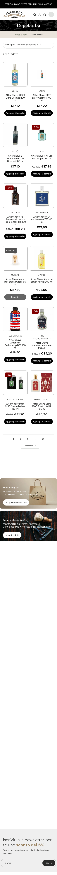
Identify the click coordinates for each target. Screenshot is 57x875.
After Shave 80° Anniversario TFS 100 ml (41, 219)
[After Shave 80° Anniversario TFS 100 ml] (42, 196)
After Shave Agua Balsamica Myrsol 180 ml (15, 282)
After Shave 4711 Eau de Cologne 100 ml (41, 157)
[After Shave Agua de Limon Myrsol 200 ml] (42, 258)
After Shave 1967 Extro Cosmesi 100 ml (41, 98)
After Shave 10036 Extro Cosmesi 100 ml (15, 98)
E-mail (8, 863)
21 (43, 439)
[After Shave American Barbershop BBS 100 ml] (15, 319)
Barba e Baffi (21, 34)
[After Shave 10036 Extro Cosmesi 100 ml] (15, 74)
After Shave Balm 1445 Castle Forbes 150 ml (15, 406)
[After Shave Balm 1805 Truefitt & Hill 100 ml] (42, 383)
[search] (34, 14)
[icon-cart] (44, 14)
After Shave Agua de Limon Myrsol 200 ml (42, 280)
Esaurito (15, 297)
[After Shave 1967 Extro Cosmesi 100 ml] (42, 74)
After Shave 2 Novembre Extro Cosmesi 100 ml (15, 159)
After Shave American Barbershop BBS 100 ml (15, 344)
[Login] (39, 14)
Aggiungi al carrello (15, 113)
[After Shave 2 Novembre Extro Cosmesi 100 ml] (15, 135)
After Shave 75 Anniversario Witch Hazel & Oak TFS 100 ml (15, 220)
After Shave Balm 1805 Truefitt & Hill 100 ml (41, 406)
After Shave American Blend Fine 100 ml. (41, 346)
